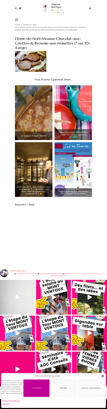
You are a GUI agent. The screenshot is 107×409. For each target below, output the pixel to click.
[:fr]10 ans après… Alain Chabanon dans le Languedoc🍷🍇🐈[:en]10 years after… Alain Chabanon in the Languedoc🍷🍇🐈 (33, 190)
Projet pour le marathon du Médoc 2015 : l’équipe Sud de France (73, 192)
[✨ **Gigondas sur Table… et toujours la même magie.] (89, 333)
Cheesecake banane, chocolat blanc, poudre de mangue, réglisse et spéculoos (73, 134)
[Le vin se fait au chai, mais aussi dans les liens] (89, 369)
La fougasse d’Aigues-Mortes (33, 136)
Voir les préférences (91, 388)
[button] (103, 376)
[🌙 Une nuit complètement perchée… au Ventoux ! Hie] (53, 297)
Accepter (36, 388)
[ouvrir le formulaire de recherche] (90, 8)
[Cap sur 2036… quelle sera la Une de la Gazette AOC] (53, 369)
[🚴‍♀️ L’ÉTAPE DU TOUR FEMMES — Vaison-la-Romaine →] (17, 333)
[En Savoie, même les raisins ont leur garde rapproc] (89, 297)
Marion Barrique (56, 6)
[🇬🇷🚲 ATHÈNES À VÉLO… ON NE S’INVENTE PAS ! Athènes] (17, 297)
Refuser (63, 388)
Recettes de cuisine (30, 25)
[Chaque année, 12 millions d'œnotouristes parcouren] (17, 369)
